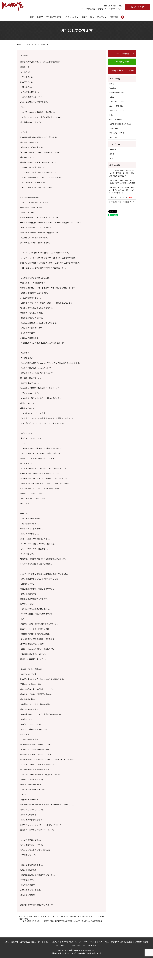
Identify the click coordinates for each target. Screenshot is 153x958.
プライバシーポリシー (117, 133)
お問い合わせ (137, 6)
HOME (31, 17)
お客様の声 (113, 17)
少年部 (111, 97)
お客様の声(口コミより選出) (120, 124)
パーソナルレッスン (116, 110)
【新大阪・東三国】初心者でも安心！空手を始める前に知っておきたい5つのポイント (121, 190)
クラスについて (70, 17)
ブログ (84, 17)
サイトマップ (114, 137)
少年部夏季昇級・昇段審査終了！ (121, 201)
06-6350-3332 (115, 5)
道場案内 (40, 17)
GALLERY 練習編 (115, 119)
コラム (111, 154)
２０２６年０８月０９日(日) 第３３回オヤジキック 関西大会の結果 (122, 181)
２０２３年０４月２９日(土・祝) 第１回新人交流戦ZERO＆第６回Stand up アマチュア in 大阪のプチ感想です (62, 921)
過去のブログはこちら (122, 70)
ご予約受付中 (122, 61)
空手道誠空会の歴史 (53, 17)
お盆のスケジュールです (120, 197)
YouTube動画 (122, 53)
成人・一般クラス (116, 106)
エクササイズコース (116, 101)
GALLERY (100, 17)
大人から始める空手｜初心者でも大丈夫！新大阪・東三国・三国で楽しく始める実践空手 (121, 173)
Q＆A (92, 17)
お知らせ (112, 149)
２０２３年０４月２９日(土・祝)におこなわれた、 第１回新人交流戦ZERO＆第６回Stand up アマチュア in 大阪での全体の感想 (61, 917)
